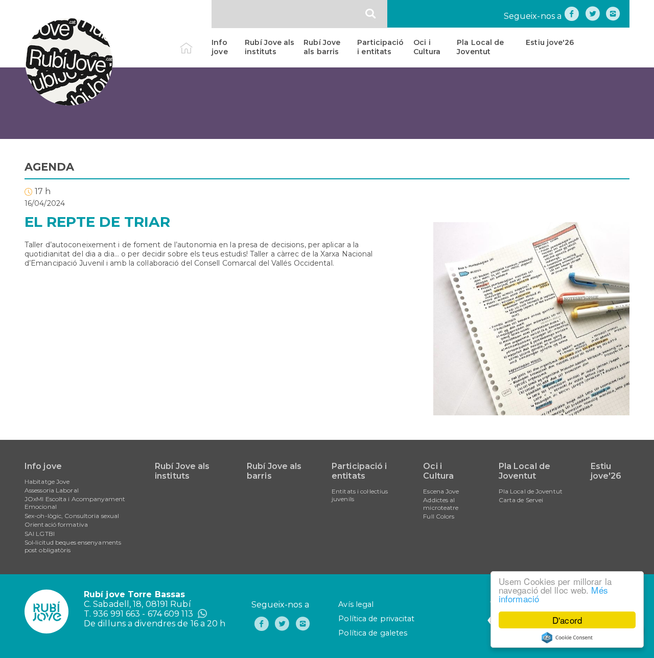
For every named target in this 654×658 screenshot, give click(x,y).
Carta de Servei (521, 500)
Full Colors (438, 516)
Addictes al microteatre (440, 503)
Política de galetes (372, 633)
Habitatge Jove (47, 481)
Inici (195, 42)
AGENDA (50, 166)
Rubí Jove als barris (321, 47)
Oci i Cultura (426, 47)
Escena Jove (441, 491)
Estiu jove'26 (550, 42)
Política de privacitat (376, 618)
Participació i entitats (380, 47)
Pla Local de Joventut (480, 47)
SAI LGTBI (40, 533)
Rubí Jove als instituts (269, 47)
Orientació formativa (56, 524)
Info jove (219, 47)
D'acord (567, 620)
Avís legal (355, 604)
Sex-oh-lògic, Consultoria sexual (72, 516)
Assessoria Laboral (52, 490)
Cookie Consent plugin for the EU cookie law (567, 637)
